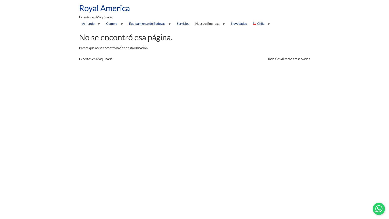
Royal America (104, 8)
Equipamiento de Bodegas (147, 23)
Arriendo (88, 23)
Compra (112, 23)
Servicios (183, 23)
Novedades (239, 23)
